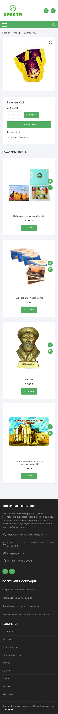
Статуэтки (8, 694)
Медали (6, 686)
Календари (7, 631)
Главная (6, 33)
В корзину (31, 115)
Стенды (6, 662)
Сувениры (17, 33)
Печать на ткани (10, 647)
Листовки (7, 639)
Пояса (5, 678)
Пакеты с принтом (11, 655)
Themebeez (8, 709)
